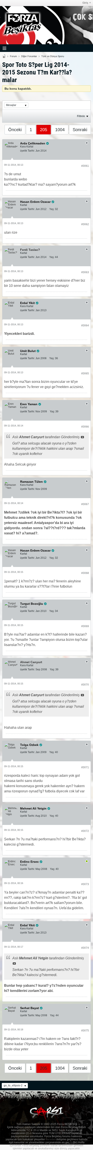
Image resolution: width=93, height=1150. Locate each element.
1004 (60, 129)
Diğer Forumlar (29, 56)
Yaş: (51, 209)
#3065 (85, 373)
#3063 (85, 272)
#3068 (85, 573)
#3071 (85, 767)
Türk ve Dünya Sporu (52, 56)
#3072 (85, 831)
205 (43, 129)
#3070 (85, 684)
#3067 (85, 504)
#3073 (85, 884)
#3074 (85, 947)
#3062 (85, 224)
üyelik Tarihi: (27, 150)
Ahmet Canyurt (31, 662)
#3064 (85, 325)
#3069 (85, 626)
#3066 (85, 426)
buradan (51, 1139)
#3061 (85, 165)
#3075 (85, 1030)
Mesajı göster (82, 437)
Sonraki (80, 129)
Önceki (15, 129)
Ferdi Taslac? (30, 249)
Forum (13, 56)
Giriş (85, 2)
